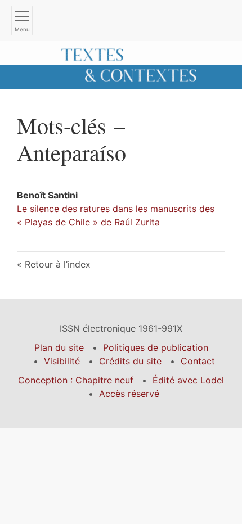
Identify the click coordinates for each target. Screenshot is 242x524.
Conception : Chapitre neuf (75, 380)
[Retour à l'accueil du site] (121, 64)
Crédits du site (130, 361)
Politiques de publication (155, 347)
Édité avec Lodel (188, 380)
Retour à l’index (58, 264)
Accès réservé (129, 393)
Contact (198, 361)
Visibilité (62, 361)
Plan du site (59, 347)
